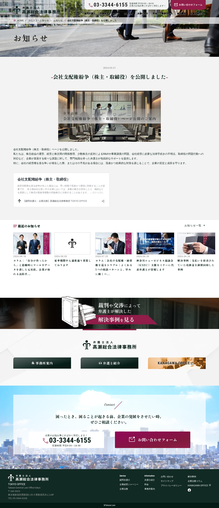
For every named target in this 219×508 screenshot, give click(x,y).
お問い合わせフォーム (190, 4)
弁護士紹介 (142, 13)
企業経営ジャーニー (110, 13)
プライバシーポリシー (171, 485)
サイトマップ (167, 481)
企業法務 (128, 13)
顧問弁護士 (89, 13)
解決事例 (181, 13)
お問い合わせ (167, 476)
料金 (155, 13)
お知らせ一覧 (193, 225)
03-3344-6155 (70, 440)
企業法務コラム (198, 13)
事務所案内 (167, 13)
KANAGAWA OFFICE (198, 485)
